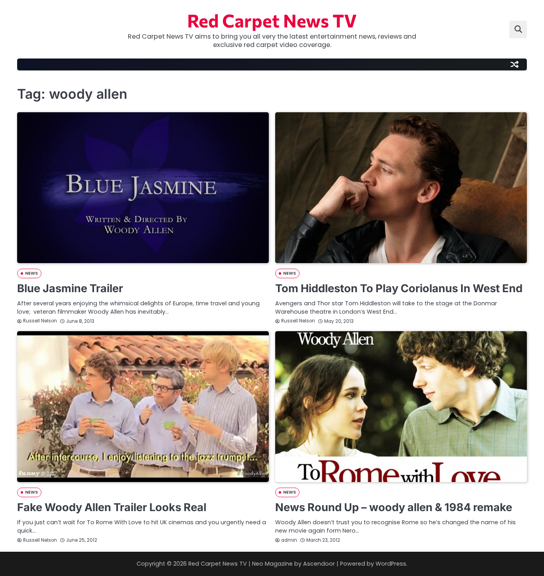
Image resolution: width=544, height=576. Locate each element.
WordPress (391, 564)
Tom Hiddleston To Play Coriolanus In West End (398, 288)
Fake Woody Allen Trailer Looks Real (111, 507)
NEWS (31, 273)
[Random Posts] (515, 64)
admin (289, 540)
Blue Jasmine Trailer (70, 288)
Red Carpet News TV (272, 20)
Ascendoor (319, 564)
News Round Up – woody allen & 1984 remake (393, 507)
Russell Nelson (40, 321)
